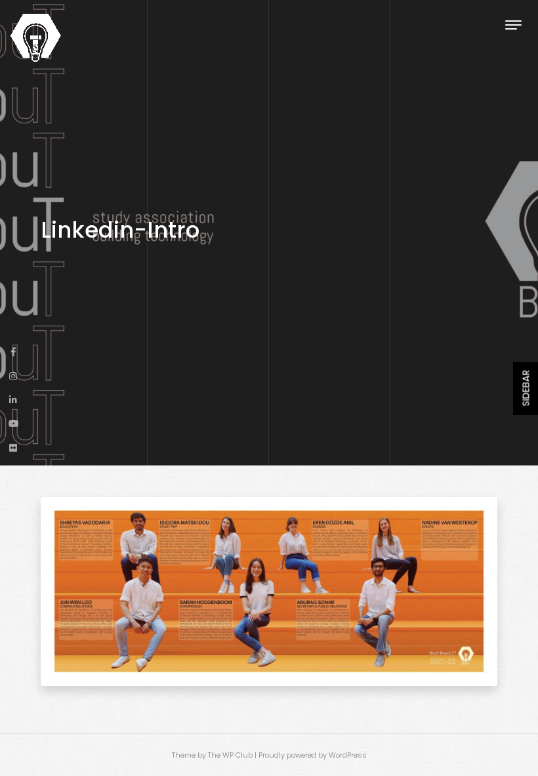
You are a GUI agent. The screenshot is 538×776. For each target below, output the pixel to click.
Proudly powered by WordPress (313, 755)
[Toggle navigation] (513, 24)
